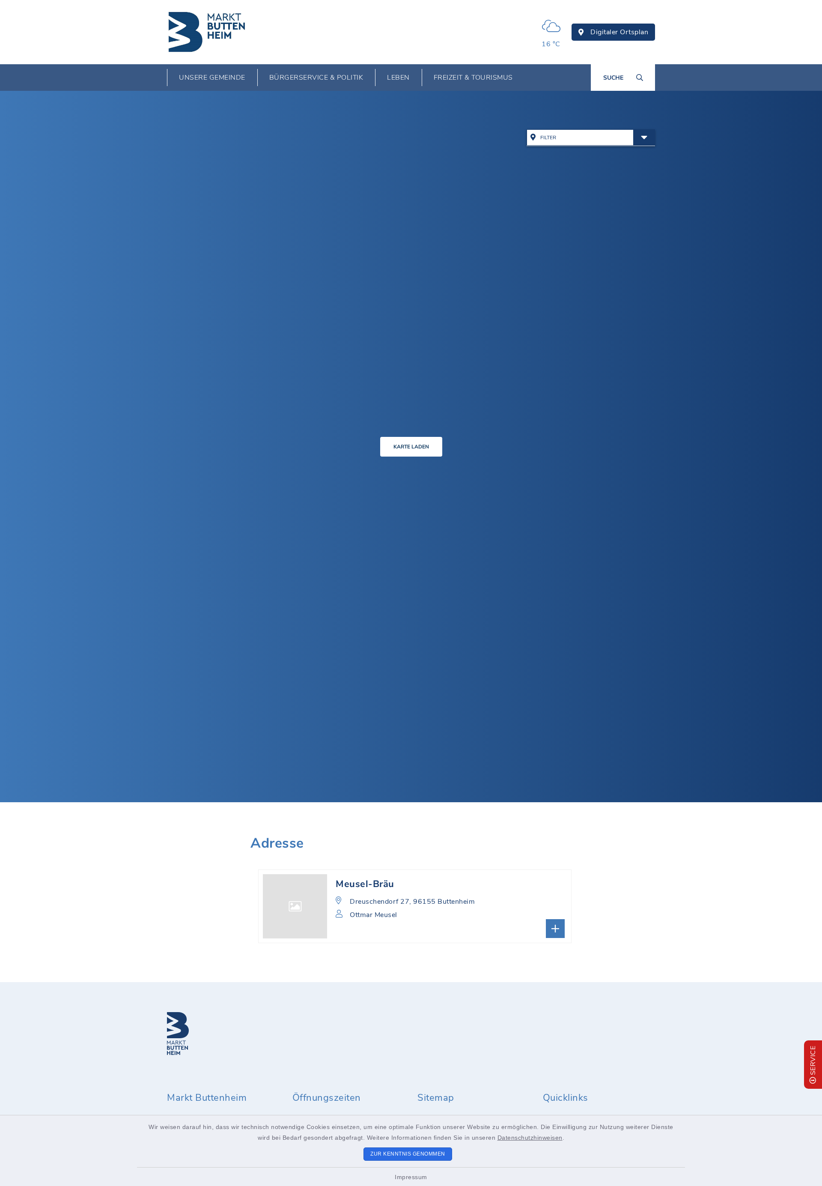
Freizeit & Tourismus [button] (473, 77)
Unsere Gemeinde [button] (212, 77)
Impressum (411, 1177)
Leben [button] (398, 77)
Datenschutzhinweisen (530, 1137)
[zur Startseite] (207, 32)
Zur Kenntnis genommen (407, 1154)
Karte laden (411, 446)
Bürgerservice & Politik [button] (316, 77)
